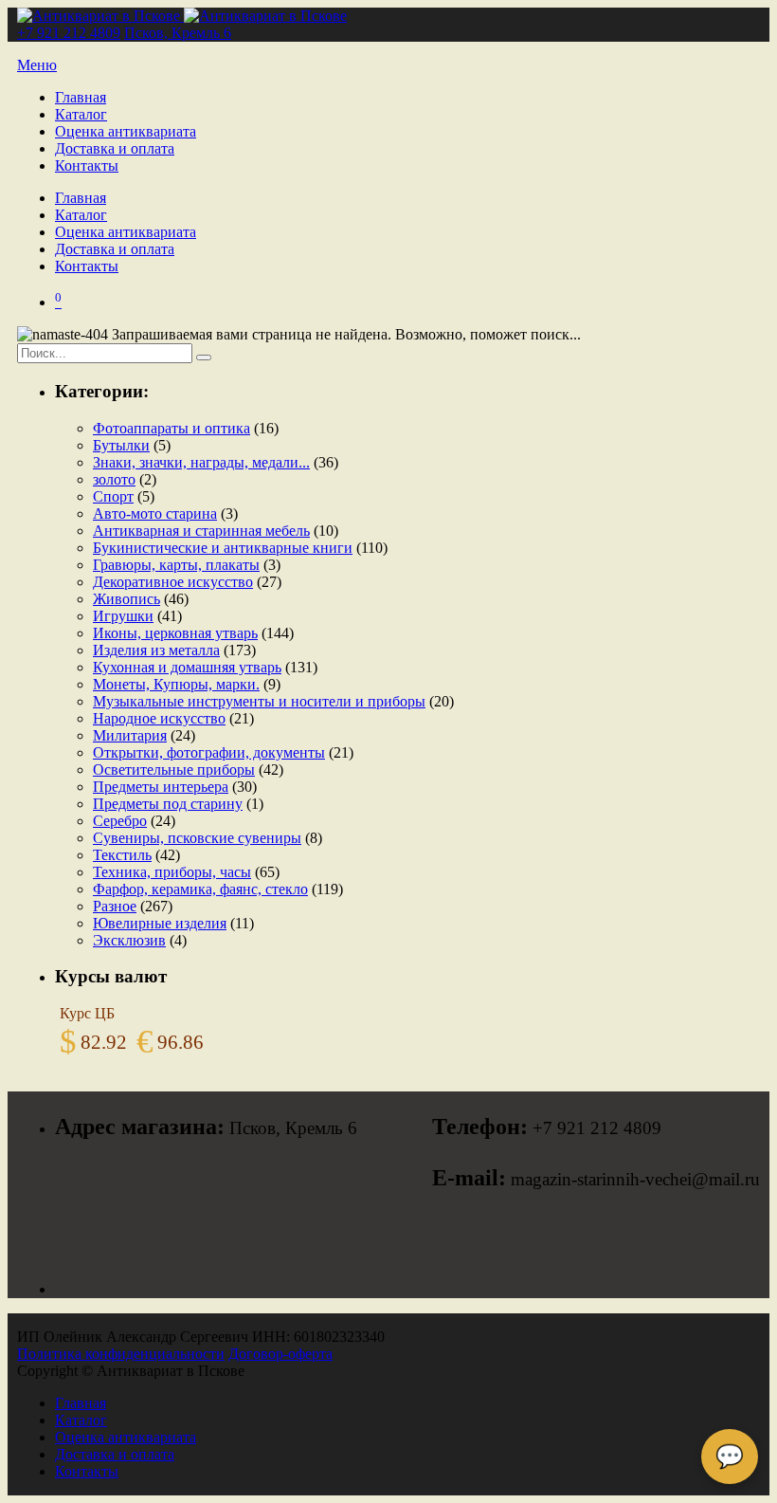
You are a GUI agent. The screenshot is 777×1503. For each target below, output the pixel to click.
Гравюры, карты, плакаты (176, 565)
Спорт (113, 496)
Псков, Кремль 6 (177, 33)
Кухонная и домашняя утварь (187, 667)
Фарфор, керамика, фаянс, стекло (200, 889)
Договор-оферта (280, 1354)
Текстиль (122, 855)
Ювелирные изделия (159, 923)
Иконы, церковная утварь (175, 633)
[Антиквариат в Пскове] (182, 16)
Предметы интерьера (160, 787)
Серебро (120, 821)
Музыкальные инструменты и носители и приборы (259, 701)
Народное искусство (159, 718)
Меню (37, 65)
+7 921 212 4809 (68, 33)
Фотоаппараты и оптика (171, 428)
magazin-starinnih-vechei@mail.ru (635, 1179)
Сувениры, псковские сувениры (197, 838)
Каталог (81, 114)
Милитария (130, 735)
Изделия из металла (156, 650)
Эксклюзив (129, 940)
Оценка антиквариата (125, 131)
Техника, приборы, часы (172, 872)
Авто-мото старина (155, 513)
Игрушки (123, 616)
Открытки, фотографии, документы (209, 752)
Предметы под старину (168, 804)
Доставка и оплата (114, 148)
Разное (114, 906)
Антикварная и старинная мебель (201, 530)
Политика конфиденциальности (121, 1354)
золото (114, 479)
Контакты (86, 165)
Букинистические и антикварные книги (222, 548)
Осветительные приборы (174, 769)
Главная (80, 97)
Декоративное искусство (173, 582)
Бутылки (121, 445)
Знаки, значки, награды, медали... (201, 462)
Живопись (126, 599)
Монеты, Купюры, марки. (176, 684)
